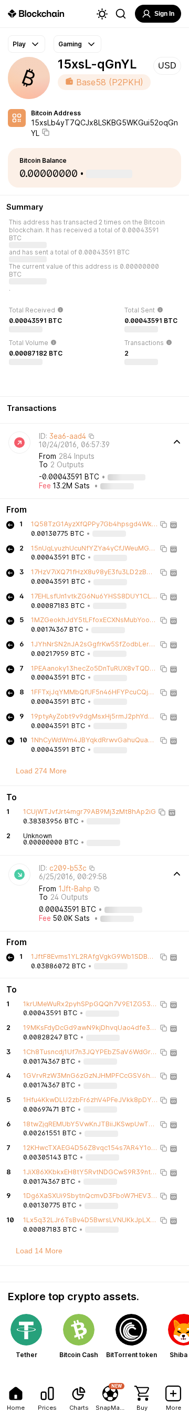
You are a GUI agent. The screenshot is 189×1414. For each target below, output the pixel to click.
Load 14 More (39, 1250)
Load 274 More (41, 771)
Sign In (164, 13)
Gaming (70, 44)
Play (19, 44)
